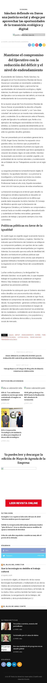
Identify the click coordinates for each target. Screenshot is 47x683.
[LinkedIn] (14, 664)
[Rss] (19, 664)
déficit (17, 335)
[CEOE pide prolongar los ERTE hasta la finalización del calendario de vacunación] (34, 388)
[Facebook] (3, 664)
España (37, 335)
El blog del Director (13, 564)
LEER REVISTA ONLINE (23, 503)
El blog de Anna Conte (14, 606)
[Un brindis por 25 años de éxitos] (6, 638)
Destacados (16, 42)
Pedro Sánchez (35, 337)
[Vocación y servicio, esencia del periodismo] (6, 626)
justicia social (23, 337)
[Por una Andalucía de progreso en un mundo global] (6, 648)
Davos (11, 335)
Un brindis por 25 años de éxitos (25, 635)
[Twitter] (9, 664)
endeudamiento (28, 335)
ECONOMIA (23, 9)
